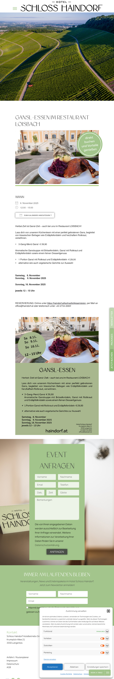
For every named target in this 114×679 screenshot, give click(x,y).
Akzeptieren (52, 667)
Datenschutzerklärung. (47, 545)
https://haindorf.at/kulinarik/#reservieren (66, 303)
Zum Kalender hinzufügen (36, 215)
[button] (108, 611)
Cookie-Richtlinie (66, 674)
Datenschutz (77, 674)
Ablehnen (74, 667)
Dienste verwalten (50, 659)
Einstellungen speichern (97, 667)
